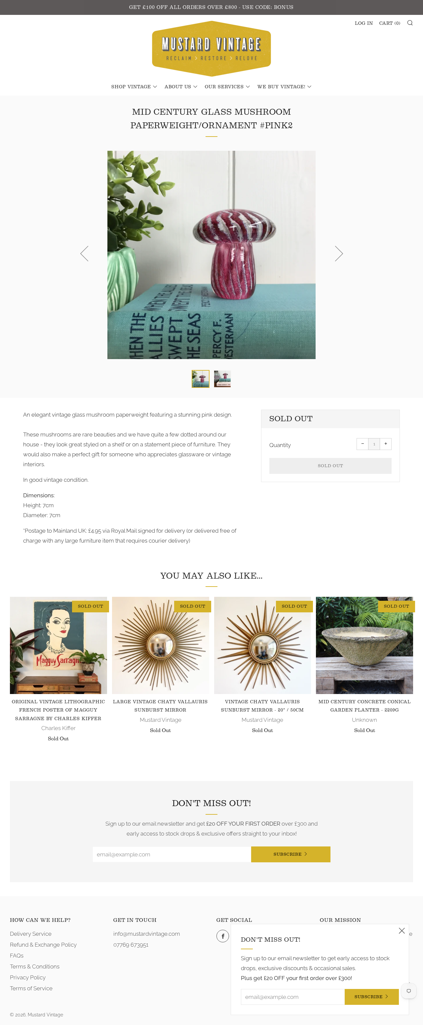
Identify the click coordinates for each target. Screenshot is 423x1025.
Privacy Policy (28, 977)
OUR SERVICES (224, 87)
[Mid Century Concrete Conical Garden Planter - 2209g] (364, 645)
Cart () (390, 23)
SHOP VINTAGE (131, 87)
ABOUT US (178, 87)
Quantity (280, 445)
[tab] (201, 379)
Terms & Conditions (34, 966)
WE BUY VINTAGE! (281, 87)
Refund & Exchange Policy (43, 944)
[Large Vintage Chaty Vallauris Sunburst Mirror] (160, 645)
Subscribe (288, 854)
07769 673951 (130, 944)
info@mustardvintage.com (146, 933)
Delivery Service (31, 933)
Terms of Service (31, 988)
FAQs (16, 955)
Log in (364, 23)
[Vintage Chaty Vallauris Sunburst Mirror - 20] (262, 645)
